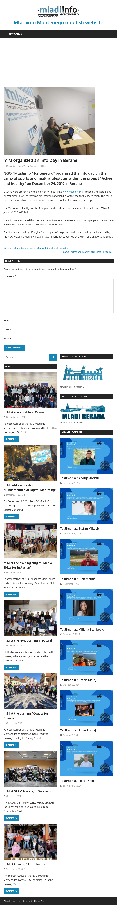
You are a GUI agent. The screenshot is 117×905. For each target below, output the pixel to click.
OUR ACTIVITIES (38, 166)
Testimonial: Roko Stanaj (78, 730)
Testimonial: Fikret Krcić (77, 781)
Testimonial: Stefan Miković (79, 528)
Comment (10, 276)
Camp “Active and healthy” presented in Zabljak (87, 251)
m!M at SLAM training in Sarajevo (27, 791)
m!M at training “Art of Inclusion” (27, 864)
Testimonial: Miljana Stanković (82, 629)
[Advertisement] (58, 60)
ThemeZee (39, 901)
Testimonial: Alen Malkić (77, 579)
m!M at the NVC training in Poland (28, 640)
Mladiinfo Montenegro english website (58, 22)
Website (8, 338)
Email (7, 329)
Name (8, 320)
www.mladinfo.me (73, 191)
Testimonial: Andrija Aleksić (79, 478)
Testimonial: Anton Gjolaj (78, 680)
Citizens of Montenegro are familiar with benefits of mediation (37, 247)
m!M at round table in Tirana (24, 412)
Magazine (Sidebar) (72, 432)
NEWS (8, 366)
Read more (11, 439)
